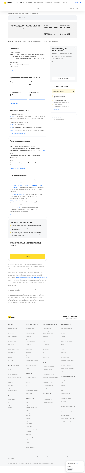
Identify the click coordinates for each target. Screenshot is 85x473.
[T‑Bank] (8, 2)
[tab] (10, 41)
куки (77, 463)
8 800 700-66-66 (70, 316)
